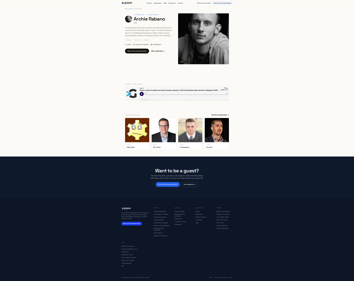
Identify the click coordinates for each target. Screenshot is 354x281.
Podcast (131, 8)
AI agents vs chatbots (223, 214)
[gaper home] (127, 3)
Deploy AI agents (179, 211)
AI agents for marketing (160, 235)
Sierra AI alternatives (223, 228)
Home (126, 8)
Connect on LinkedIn (141, 44)
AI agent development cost (129, 249)
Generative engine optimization (159, 229)
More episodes (158, 51)
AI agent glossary (126, 263)
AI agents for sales (180, 221)
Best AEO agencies (222, 225)
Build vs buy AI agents (127, 260)
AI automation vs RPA (223, 217)
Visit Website (157, 44)
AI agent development (160, 211)
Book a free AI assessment (222, 3)
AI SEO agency (158, 233)
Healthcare (199, 214)
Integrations (158, 3)
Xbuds (135, 22)
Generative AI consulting (161, 222)
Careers (180, 3)
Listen (129, 44)
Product (149, 3)
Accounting (199, 220)
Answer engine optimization (162, 225)
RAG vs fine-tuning (222, 220)
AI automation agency (160, 217)
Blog (165, 3)
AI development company (161, 214)
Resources (172, 3)
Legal (197, 222)
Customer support (201, 217)
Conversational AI (159, 220)
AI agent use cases (126, 254)
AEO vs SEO (220, 222)
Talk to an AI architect (204, 3)
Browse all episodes (220, 115)
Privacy (211, 277)
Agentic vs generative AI (224, 211)
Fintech (198, 211)
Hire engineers (190, 184)
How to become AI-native (128, 257)
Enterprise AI (178, 218)
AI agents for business (127, 246)
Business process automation (180, 215)
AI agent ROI (124, 252)
